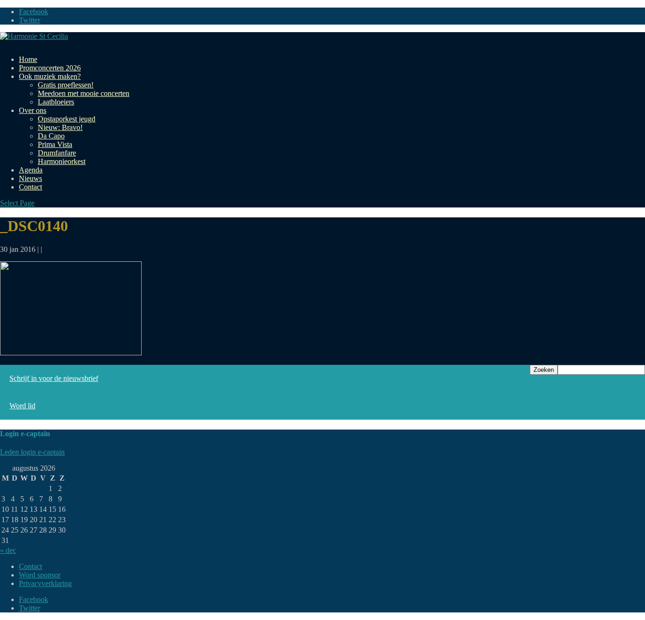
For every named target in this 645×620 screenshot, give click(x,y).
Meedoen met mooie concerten (83, 93)
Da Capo (51, 136)
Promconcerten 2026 (50, 68)
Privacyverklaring (45, 583)
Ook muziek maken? (50, 76)
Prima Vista (55, 144)
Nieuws (30, 178)
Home (28, 59)
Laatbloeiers (56, 102)
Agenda (30, 170)
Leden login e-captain (32, 452)
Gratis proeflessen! (65, 85)
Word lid (22, 406)
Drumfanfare (57, 153)
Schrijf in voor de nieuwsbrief (53, 378)
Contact (30, 187)
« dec (8, 550)
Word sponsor (39, 575)
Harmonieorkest (61, 161)
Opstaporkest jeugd (66, 119)
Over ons (32, 110)
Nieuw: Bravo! (60, 127)
